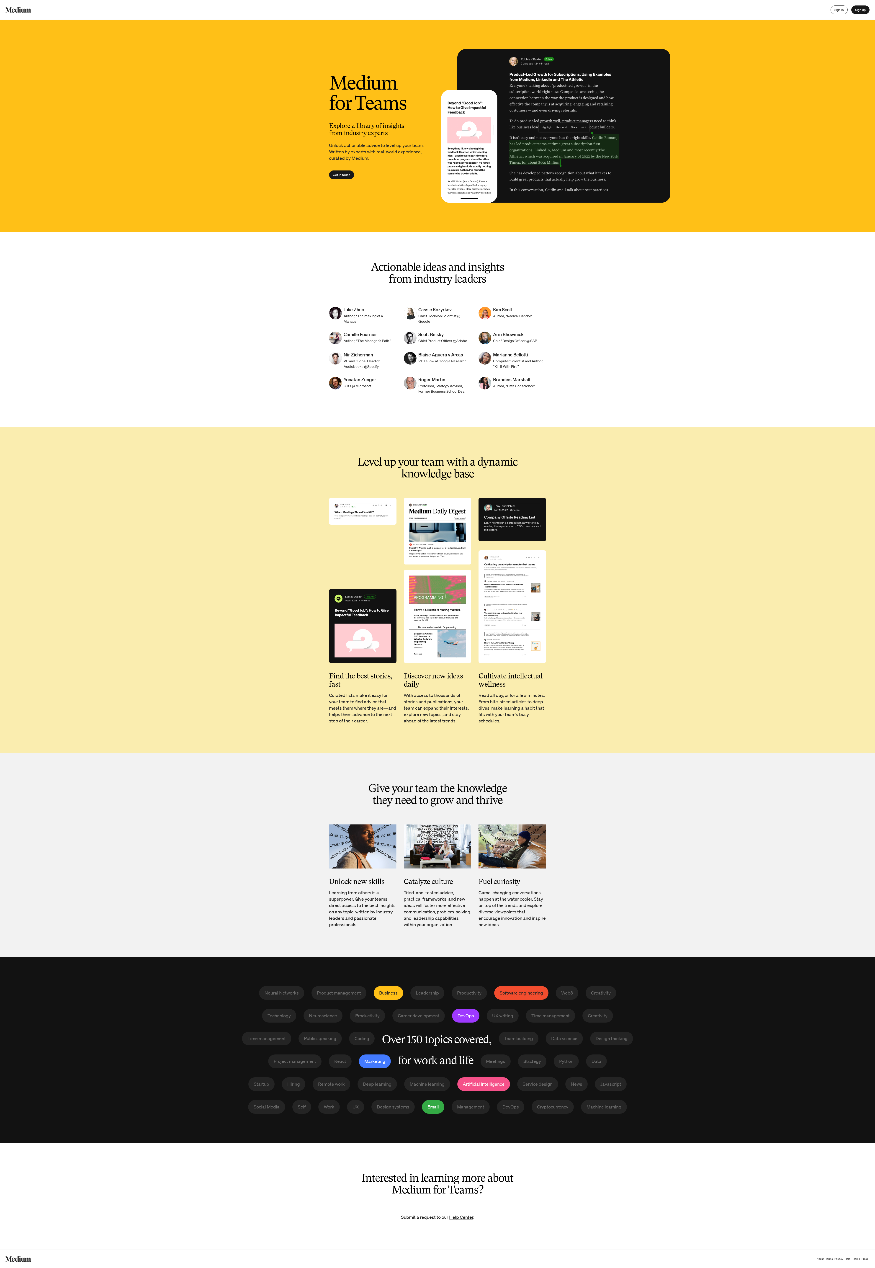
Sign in (839, 10)
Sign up (860, 10)
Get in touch (341, 175)
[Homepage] (18, 10)
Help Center (461, 1217)
